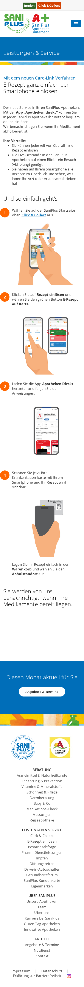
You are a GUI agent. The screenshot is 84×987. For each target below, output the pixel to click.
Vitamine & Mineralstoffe (42, 786)
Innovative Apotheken (42, 929)
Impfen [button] (29, 6)
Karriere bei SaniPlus (42, 918)
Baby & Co (42, 803)
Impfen (42, 858)
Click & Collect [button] (49, 5)
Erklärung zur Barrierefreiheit (37, 975)
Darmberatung (42, 797)
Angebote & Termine (42, 944)
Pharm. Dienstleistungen (42, 852)
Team (42, 907)
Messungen (42, 814)
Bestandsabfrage (42, 847)
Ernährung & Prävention (42, 781)
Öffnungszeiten (42, 863)
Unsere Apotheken (42, 901)
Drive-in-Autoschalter (42, 869)
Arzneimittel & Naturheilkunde (42, 775)
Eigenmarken (42, 886)
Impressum (21, 971)
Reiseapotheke (42, 820)
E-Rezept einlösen (42, 841)
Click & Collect (34, 215)
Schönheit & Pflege (42, 792)
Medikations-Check (42, 809)
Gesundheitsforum (42, 875)
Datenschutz (51, 971)
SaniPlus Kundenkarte (42, 880)
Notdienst (42, 950)
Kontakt (42, 956)
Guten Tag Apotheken (42, 923)
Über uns (42, 912)
